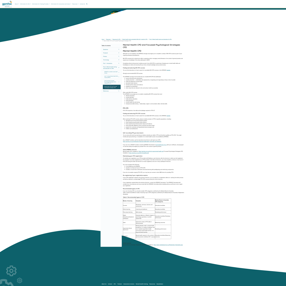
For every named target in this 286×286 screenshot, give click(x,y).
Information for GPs (25, 4)
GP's (115, 284)
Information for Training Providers (40, 4)
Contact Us (82, 4)
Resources (75, 4)
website (168, 70)
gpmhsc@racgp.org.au (161, 144)
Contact (110, 284)
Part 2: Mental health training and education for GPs (160, 39)
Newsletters (160, 284)
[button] (87, 4)
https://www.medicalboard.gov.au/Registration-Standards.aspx (168, 245)
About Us (104, 284)
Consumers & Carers (128, 284)
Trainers (119, 284)
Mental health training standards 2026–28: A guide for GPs (134, 39)
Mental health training (142, 284)
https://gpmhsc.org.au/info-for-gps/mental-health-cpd (151, 151)
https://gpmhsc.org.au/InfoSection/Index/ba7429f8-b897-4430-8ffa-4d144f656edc (142, 141)
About (16, 4)
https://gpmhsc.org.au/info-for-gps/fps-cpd (139, 153)
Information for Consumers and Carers (60, 4)
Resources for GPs (116, 39)
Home (103, 39)
